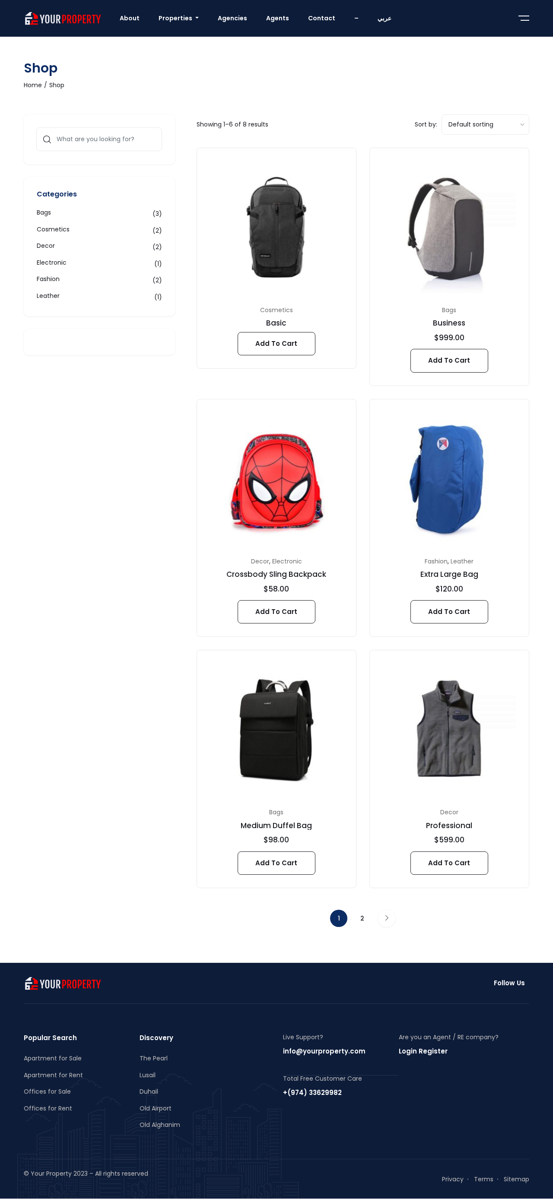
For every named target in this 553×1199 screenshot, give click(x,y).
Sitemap (516, 1179)
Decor (260, 561)
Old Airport (156, 1108)
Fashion (436, 561)
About (130, 18)
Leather (462, 561)
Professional (449, 825)
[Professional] (449, 729)
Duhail (149, 1091)
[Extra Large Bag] (449, 478)
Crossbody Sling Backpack (276, 574)
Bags (449, 310)
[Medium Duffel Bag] (276, 729)
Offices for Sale (47, 1091)
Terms (483, 1179)
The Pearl (154, 1058)
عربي (384, 18)
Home (33, 85)
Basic (276, 323)
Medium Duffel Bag (276, 825)
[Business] (449, 227)
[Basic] (276, 227)
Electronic (287, 561)
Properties (176, 18)
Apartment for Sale (53, 1058)
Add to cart (276, 343)
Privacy (453, 1179)
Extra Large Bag (449, 574)
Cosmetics (276, 310)
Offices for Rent (48, 1108)
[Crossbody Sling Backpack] (276, 478)
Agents (277, 18)
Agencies (232, 18)
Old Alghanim (160, 1124)
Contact (321, 18)
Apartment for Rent (53, 1075)
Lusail (148, 1075)
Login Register (423, 1051)
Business (449, 323)
